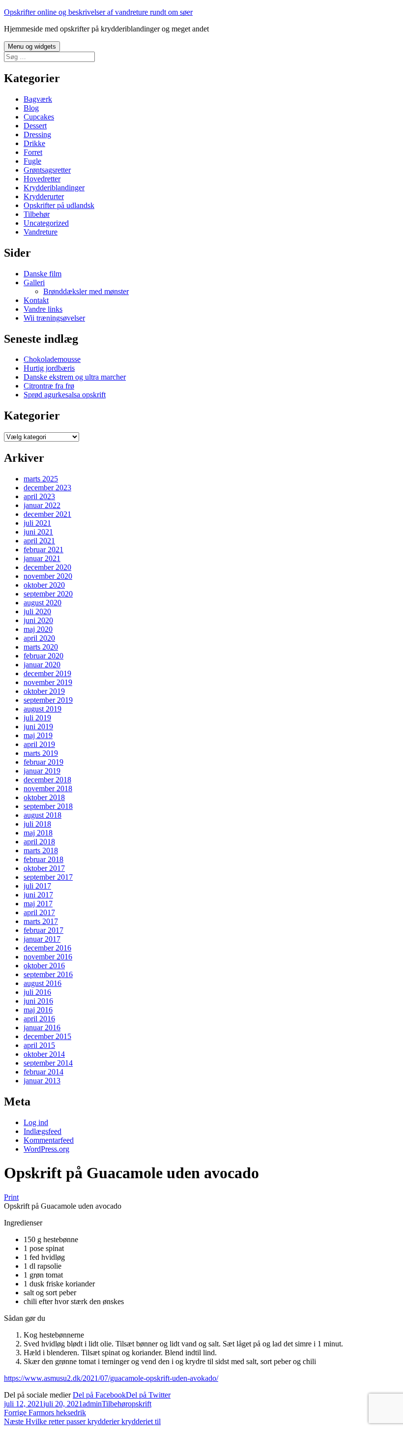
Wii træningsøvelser (54, 318)
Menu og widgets (32, 46)
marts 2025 (41, 479)
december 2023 (47, 487)
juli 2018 (37, 824)
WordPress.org (46, 1149)
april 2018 (39, 841)
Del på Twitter (148, 1395)
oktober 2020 (44, 585)
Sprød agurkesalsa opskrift (65, 394)
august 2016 (42, 983)
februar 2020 (43, 656)
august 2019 (42, 709)
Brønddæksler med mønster (86, 291)
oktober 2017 (44, 868)
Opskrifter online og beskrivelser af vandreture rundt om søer (98, 12)
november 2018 (48, 788)
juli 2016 (37, 992)
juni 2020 (38, 620)
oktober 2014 (44, 1054)
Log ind (36, 1122)
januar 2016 (42, 1027)
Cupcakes (39, 117)
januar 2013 (42, 1080)
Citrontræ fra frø (49, 386)
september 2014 (48, 1063)
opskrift (139, 1404)
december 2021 (47, 514)
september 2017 (48, 877)
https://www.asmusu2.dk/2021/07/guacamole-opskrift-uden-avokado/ (111, 1378)
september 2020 (48, 594)
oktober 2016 (44, 965)
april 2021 (39, 540)
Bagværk (38, 99)
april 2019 (39, 744)
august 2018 (42, 815)
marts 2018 (41, 850)
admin (92, 1404)
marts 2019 (41, 753)
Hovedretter (42, 179)
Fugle (32, 161)
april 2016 (39, 1018)
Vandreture (41, 232)
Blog (31, 108)
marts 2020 (41, 647)
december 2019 (47, 673)
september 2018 (48, 806)
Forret (33, 152)
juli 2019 (37, 718)
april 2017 (39, 912)
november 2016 (48, 957)
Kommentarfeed (49, 1140)
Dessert (35, 125)
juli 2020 (37, 611)
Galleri (34, 282)
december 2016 (47, 948)
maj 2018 (38, 833)
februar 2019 (43, 762)
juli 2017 (37, 886)
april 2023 (39, 496)
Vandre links (43, 309)
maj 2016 (38, 1010)
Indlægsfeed (42, 1131)
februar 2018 (43, 859)
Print (11, 1197)
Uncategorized (46, 223)
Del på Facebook (99, 1395)
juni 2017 (38, 895)
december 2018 (47, 779)
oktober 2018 (44, 797)
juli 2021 (37, 523)
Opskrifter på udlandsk (59, 205)
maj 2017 (38, 903)
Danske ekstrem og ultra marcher (75, 377)
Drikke (34, 143)
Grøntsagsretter (47, 170)
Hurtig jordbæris (49, 368)
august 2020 (42, 602)
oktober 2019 (44, 691)
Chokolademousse (52, 359)
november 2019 (48, 682)
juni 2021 (38, 532)
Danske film (42, 273)
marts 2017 (41, 921)
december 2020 (47, 567)
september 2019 (48, 700)
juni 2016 (38, 1001)
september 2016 (48, 974)
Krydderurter (44, 196)
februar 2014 (43, 1072)
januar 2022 (42, 505)
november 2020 (48, 576)
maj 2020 (38, 629)
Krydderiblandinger (54, 187)
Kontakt (36, 300)
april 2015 (39, 1045)
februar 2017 (43, 930)
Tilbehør (37, 214)
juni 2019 (38, 726)
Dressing (37, 134)
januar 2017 (42, 939)
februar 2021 (43, 549)
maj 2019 (38, 735)
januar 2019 (42, 771)
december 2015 (47, 1036)
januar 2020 (42, 664)
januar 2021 (42, 558)
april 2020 (39, 638)
